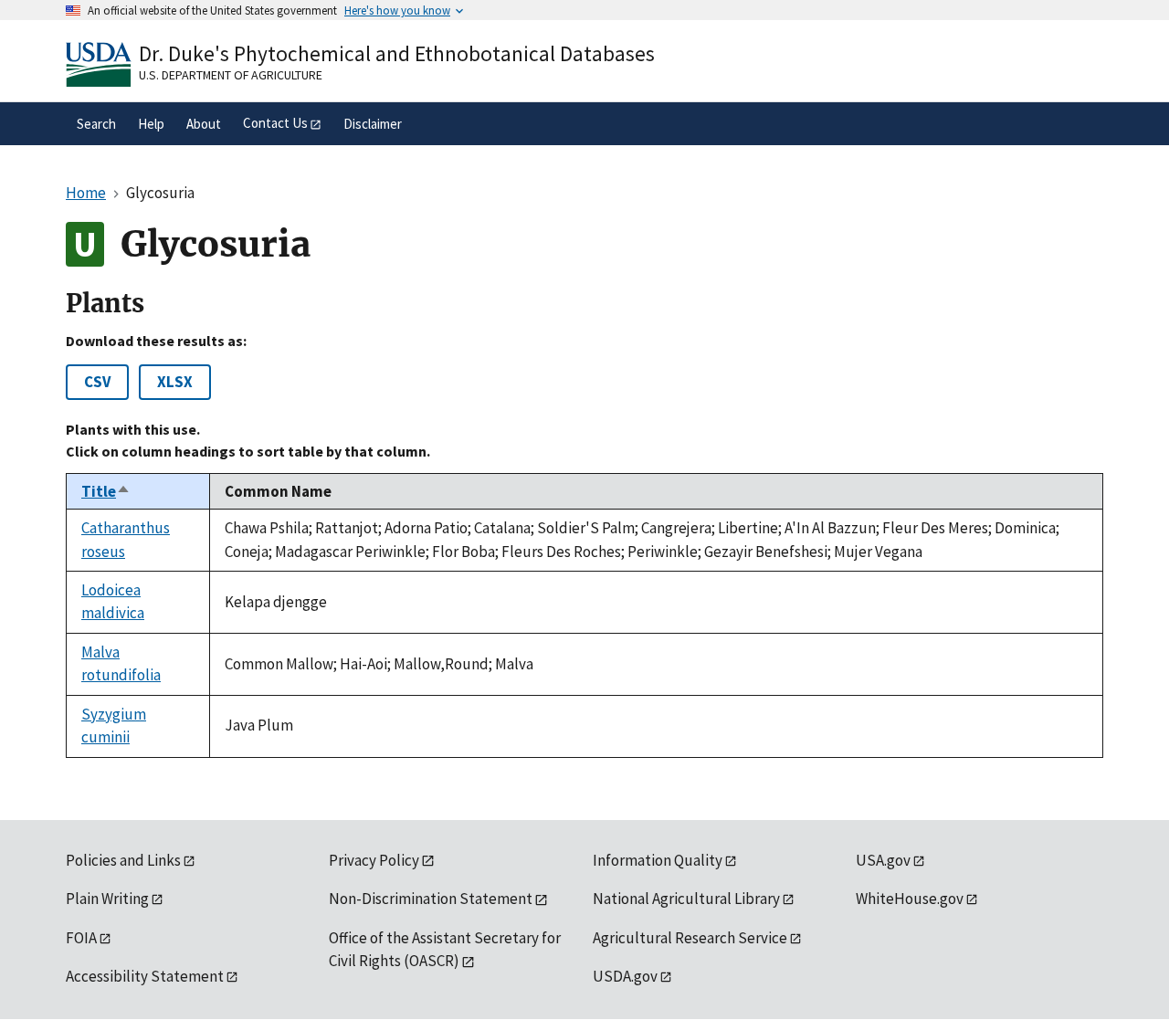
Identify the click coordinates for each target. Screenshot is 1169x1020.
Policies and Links (123, 860)
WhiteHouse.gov (910, 899)
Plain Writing (107, 899)
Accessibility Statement (145, 976)
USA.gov (883, 860)
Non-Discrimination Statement (430, 899)
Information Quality (657, 860)
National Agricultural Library (686, 899)
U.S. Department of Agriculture (230, 75)
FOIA (81, 938)
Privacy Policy (374, 860)
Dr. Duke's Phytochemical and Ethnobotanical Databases (397, 53)
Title (106, 491)
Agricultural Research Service (690, 938)
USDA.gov (625, 976)
